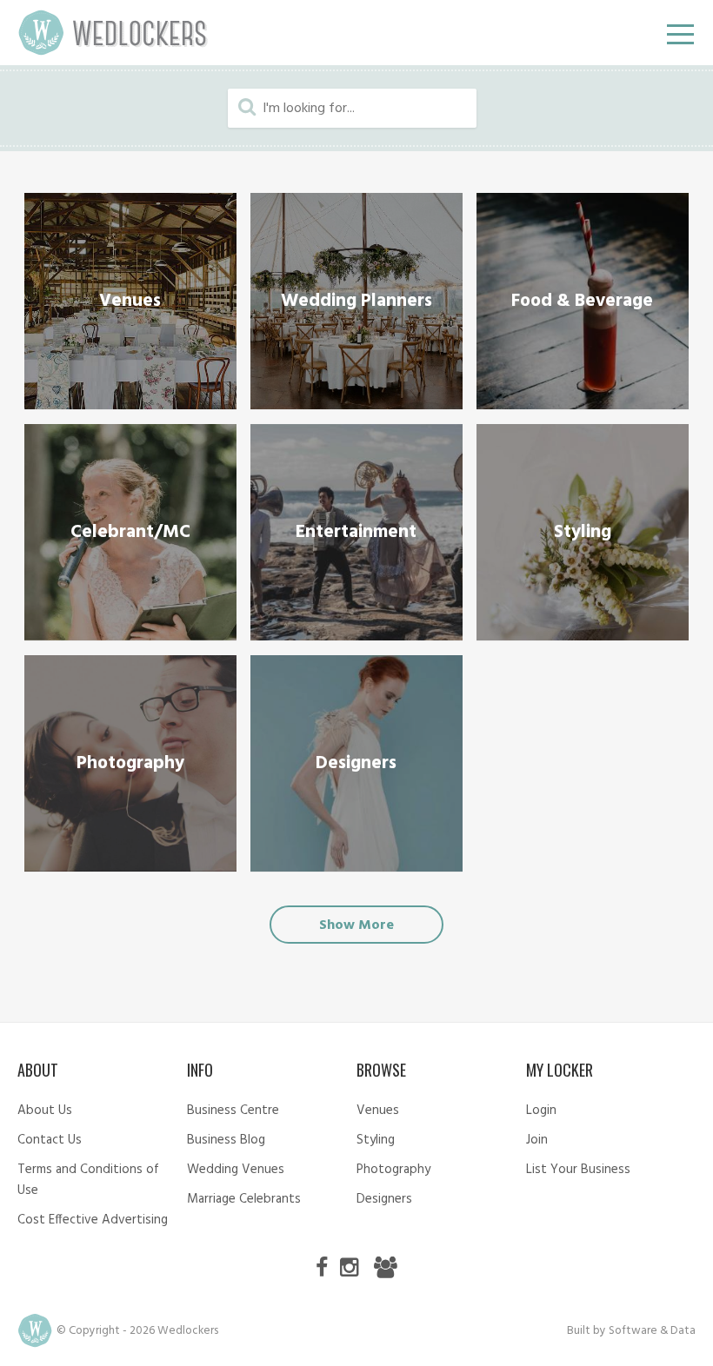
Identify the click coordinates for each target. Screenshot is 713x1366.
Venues (377, 1110)
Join (537, 1140)
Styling (375, 1140)
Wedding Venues (235, 1169)
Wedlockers (113, 32)
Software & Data (652, 1331)
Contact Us (49, 1140)
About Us (44, 1110)
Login (541, 1110)
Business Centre (233, 1110)
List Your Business (578, 1169)
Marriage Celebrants (244, 1199)
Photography (393, 1169)
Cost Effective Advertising (92, 1220)
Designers (384, 1199)
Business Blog (226, 1140)
